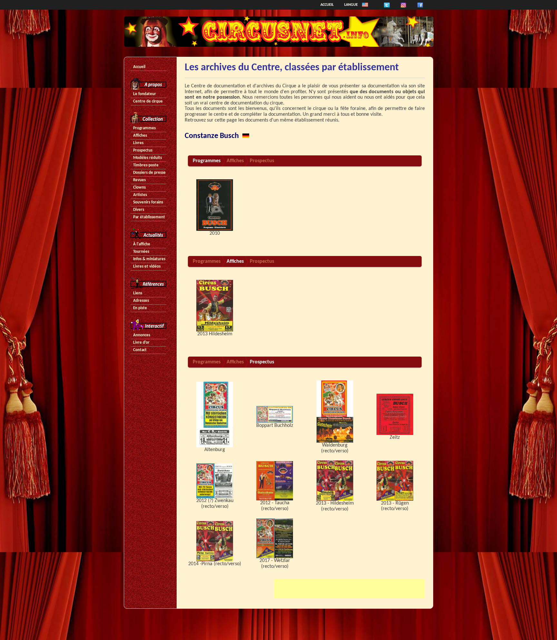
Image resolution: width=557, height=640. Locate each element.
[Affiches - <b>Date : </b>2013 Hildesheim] (214, 305)
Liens (137, 293)
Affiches (140, 135)
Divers (138, 210)
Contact (140, 350)
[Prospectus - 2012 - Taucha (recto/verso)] (274, 480)
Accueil (327, 5)
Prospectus (142, 150)
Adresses (141, 301)
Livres (138, 143)
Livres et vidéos (147, 266)
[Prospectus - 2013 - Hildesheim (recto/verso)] (335, 480)
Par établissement (149, 217)
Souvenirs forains (148, 202)
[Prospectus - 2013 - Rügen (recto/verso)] (394, 480)
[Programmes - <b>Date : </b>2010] (214, 205)
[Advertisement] (349, 588)
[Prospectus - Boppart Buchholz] (274, 414)
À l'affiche (141, 244)
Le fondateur (144, 94)
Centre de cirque (148, 101)
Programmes (144, 128)
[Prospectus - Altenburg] (214, 414)
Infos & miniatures (149, 259)
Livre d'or (141, 342)
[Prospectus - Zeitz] (394, 414)
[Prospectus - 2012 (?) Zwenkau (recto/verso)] (214, 480)
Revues (139, 180)
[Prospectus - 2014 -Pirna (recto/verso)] (214, 541)
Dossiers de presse (149, 173)
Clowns (139, 187)
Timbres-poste (146, 165)
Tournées (141, 252)
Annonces (141, 335)
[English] (365, 5)
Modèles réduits (147, 158)
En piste (140, 308)
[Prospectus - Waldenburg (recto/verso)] (335, 411)
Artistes (140, 195)
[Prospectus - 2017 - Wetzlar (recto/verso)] (274, 538)
